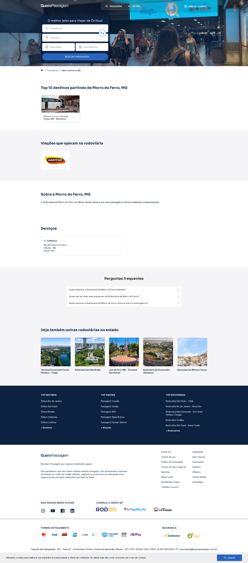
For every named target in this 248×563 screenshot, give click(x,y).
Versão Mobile (199, 477)
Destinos (196, 467)
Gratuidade (197, 452)
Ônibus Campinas (49, 417)
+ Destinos (46, 427)
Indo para (55, 37)
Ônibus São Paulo (49, 406)
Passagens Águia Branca (112, 417)
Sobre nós (166, 452)
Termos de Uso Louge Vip (173, 467)
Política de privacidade (172, 462)
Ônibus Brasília (48, 411)
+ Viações (106, 427)
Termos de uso (168, 457)
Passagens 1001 (108, 411)
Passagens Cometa (110, 401)
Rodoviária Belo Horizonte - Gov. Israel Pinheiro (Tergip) (184, 413)
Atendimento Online (170, 482)
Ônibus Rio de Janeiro (51, 401)
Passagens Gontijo (109, 406)
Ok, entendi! (229, 558)
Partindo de (56, 28)
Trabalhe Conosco (170, 487)
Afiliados (196, 472)
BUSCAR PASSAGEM (76, 56)
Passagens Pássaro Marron (114, 422)
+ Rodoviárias (173, 430)
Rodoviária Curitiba (175, 420)
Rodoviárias (198, 462)
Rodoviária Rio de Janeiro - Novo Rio (183, 406)
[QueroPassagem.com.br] (42, 71)
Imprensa (165, 472)
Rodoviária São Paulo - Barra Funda (183, 425)
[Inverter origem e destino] (102, 33)
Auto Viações (198, 457)
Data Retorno (90, 47)
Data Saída (55, 47)
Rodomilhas (197, 482)
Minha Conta (167, 477)
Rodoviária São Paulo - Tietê (179, 401)
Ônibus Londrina (48, 422)
